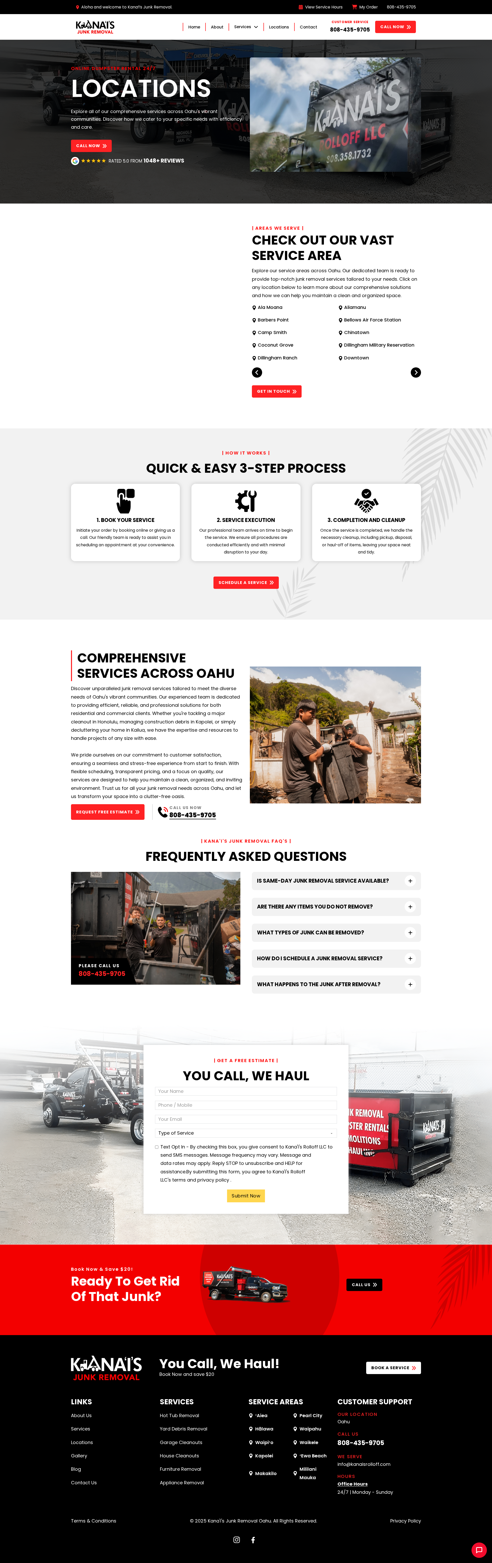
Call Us (361, 1285)
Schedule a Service (243, 583)
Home (194, 27)
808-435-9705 (350, 29)
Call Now (392, 27)
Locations (279, 27)
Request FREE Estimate (104, 812)
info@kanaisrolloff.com (364, 1464)
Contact (308, 27)
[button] (336, 881)
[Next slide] (416, 372)
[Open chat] (479, 1550)
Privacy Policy (405, 1521)
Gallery (79, 1456)
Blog (76, 1469)
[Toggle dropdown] (256, 27)
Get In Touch (273, 391)
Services (80, 1429)
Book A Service (390, 1368)
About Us (81, 1415)
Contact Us (84, 1482)
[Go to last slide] (257, 372)
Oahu (343, 1421)
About (217, 27)
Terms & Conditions (93, 1521)
